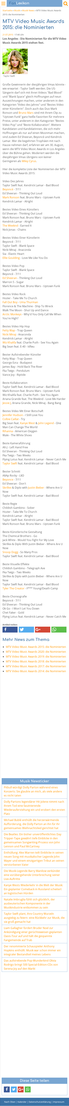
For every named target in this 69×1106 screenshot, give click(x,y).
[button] (10, 630)
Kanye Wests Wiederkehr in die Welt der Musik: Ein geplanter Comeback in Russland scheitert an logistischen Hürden (33, 889)
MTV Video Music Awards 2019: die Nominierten (36, 656)
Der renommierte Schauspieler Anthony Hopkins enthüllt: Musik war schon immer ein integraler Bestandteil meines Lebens (32, 950)
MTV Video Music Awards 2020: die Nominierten (36, 652)
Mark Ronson (11, 197)
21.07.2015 (8, 34)
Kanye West (27, 423)
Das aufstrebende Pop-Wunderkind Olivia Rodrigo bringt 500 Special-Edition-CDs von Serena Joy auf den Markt (31, 964)
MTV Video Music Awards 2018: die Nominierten (36, 661)
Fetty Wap (9, 330)
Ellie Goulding (11, 258)
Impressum (58, 1101)
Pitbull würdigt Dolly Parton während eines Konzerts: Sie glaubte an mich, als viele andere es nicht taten (33, 791)
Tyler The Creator (13, 588)
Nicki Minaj (9, 334)
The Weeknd (10, 225)
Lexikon (19, 3)
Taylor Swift (10, 463)
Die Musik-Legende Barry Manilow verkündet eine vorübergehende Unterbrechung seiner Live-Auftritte (32, 875)
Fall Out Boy (10, 302)
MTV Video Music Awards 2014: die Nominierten (36, 671)
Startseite (7, 10)
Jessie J (7, 403)
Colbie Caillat (11, 419)
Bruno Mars (26, 113)
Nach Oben (9, 1101)
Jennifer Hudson (13, 415)
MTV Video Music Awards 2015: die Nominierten (36, 647)
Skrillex (7, 487)
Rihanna (8, 431)
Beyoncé (8, 189)
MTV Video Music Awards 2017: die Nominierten (36, 666)
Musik (17, 10)
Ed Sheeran (10, 278)
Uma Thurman (29, 302)
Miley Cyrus (29, 161)
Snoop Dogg (10, 552)
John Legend (46, 423)
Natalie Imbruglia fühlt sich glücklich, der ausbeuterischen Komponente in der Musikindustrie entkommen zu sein (29, 903)
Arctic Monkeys (12, 314)
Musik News (28, 10)
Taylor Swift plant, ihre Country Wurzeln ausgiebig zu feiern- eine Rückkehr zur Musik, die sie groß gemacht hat (34, 918)
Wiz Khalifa (9, 342)
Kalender (22, 1101)
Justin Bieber (36, 487)
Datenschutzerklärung (40, 1101)
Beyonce (8, 479)
